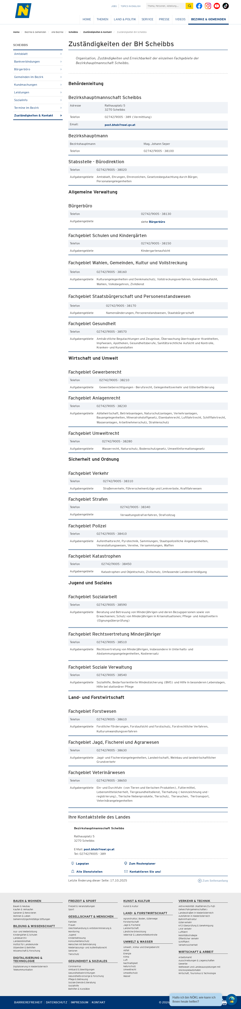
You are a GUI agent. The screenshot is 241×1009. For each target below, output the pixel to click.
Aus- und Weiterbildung (25, 931)
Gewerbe (182, 963)
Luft (125, 959)
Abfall (126, 950)
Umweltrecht (129, 969)
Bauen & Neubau (21, 906)
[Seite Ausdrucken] (224, 1004)
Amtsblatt (21, 54)
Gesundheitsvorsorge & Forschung (86, 976)
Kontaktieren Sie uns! (145, 871)
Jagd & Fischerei (131, 925)
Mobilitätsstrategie (187, 935)
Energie (127, 953)
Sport (71, 909)
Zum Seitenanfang (215, 880)
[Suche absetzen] (189, 6)
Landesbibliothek (22, 941)
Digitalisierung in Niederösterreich (30, 966)
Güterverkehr (185, 922)
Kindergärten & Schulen (25, 934)
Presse (164, 19)
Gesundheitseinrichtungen (81, 972)
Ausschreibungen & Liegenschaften (196, 960)
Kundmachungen (25, 84)
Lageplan (82, 863)
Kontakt (98, 1002)
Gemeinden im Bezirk (28, 77)
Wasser (126, 976)
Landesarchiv (20, 937)
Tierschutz (73, 954)
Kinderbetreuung (77, 937)
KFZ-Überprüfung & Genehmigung (195, 925)
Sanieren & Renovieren (24, 912)
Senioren (72, 950)
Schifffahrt (183, 941)
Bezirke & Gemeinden (208, 19)
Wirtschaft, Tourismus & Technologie (197, 973)
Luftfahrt (183, 931)
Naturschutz (129, 966)
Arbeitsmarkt (185, 957)
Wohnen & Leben (21, 916)
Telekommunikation (23, 969)
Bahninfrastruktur (187, 919)
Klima (126, 956)
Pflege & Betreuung (78, 979)
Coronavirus (74, 966)
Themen (102, 19)
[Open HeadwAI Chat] (231, 999)
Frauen (71, 925)
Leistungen (21, 92)
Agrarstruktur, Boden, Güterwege (140, 918)
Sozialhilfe (73, 985)
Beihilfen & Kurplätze (79, 988)
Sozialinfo (20, 100)
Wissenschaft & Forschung (26, 950)
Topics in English (130, 6)
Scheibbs (73, 32)
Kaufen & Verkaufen (23, 909)
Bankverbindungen (27, 61)
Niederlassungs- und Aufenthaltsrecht (87, 947)
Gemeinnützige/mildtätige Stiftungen (31, 919)
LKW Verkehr (185, 928)
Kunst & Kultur (130, 906)
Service (147, 19)
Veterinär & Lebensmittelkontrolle (140, 934)
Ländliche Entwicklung (134, 931)
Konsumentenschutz (78, 941)
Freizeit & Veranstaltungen (81, 906)
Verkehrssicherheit (188, 944)
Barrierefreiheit (28, 1002)
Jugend (72, 934)
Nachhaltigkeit (130, 963)
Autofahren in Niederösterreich (194, 916)
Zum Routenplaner (142, 863)
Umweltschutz (130, 972)
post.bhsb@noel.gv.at (120, 125)
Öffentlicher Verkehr (188, 938)
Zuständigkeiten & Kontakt (97, 32)
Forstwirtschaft (131, 921)
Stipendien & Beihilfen (24, 947)
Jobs (114, 6)
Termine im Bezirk (26, 108)
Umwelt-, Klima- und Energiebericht (141, 947)
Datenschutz (56, 1002)
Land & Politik (125, 19)
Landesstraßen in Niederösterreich (196, 912)
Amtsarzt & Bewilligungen (81, 969)
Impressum (79, 1002)
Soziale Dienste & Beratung (82, 982)
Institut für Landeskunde (25, 944)
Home (87, 19)
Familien (72, 921)
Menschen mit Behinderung (82, 944)
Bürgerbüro (22, 69)
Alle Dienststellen (89, 871)
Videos (180, 19)
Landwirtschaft (131, 928)
